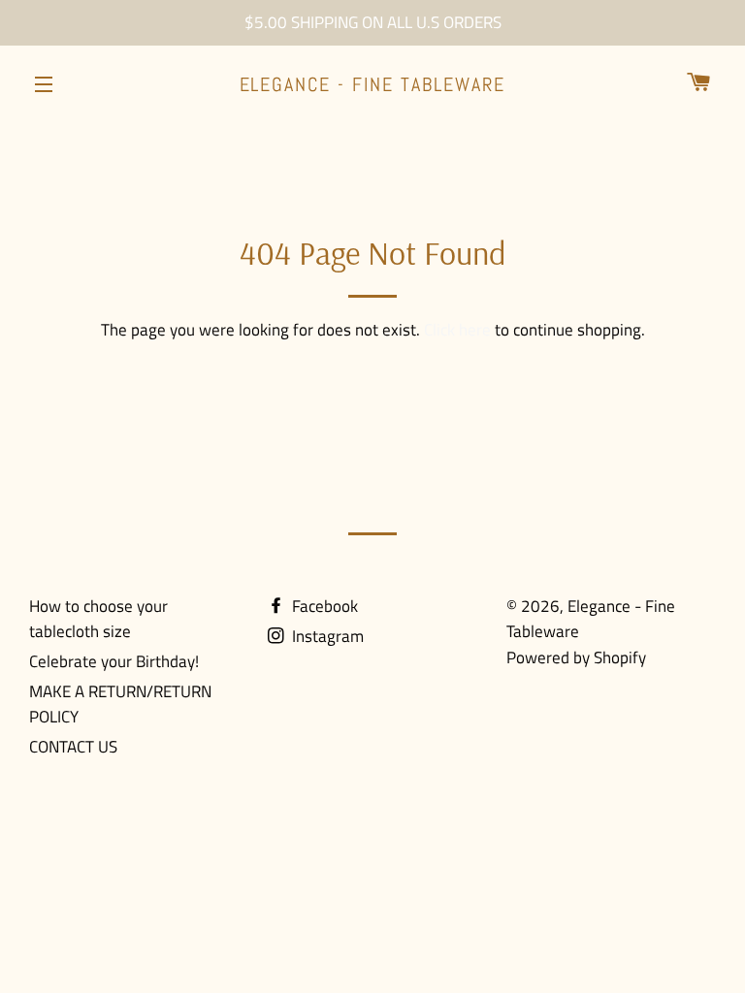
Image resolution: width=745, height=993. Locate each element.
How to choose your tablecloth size (98, 619)
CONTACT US (73, 746)
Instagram (326, 636)
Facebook (323, 606)
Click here (457, 329)
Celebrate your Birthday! (114, 661)
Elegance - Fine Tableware (373, 84)
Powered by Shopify (576, 657)
